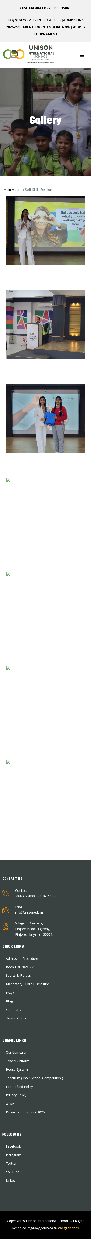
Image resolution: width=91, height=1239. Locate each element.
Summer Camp (17, 1009)
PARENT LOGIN (33, 27)
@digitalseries (68, 1228)
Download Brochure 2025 (25, 1112)
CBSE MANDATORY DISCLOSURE (45, 8)
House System (17, 1069)
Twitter (11, 1163)
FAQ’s (12, 20)
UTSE (10, 1103)
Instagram (13, 1155)
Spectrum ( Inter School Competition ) (34, 1078)
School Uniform (17, 1061)
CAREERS (54, 20)
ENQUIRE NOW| (59, 27)
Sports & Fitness (18, 975)
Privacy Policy (16, 1095)
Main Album (12, 189)
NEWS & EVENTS (32, 20)
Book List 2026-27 (20, 967)
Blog (9, 1001)
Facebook (13, 1146)
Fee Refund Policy (19, 1086)
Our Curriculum (17, 1052)
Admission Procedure (22, 958)
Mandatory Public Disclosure (27, 984)
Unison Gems (16, 1018)
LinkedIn (12, 1180)
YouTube (12, 1172)
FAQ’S (10, 992)
